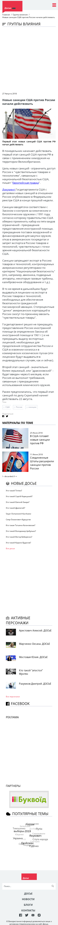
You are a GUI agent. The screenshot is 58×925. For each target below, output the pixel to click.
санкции (32, 407)
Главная (6, 14)
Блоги (28, 905)
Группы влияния (20, 14)
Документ (9, 189)
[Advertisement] (29, 59)
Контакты (28, 910)
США (7, 407)
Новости (28, 899)
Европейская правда (26, 183)
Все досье (10, 548)
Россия (19, 407)
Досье (28, 893)
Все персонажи (13, 696)
